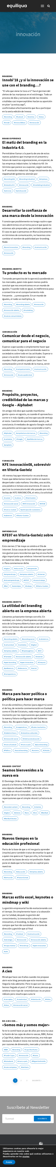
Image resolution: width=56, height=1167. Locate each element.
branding (7, 76)
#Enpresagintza (28, 651)
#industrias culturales (29, 733)
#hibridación (36, 999)
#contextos (8, 439)
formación (8, 461)
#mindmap (24, 945)
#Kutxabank (8, 1061)
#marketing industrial (41, 185)
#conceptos (8, 999)
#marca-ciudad (10, 510)
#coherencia (43, 639)
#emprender (32, 568)
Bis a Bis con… (9, 1021)
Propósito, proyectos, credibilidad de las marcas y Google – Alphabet (25, 399)
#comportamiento (23, 369)
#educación (18, 568)
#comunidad (9, 645)
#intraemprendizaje (11, 580)
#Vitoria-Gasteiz (22, 515)
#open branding (10, 662)
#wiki (6, 951)
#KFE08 (42, 504)
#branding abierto (23, 304)
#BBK (6, 1049)
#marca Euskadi (10, 744)
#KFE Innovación (29, 504)
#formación (8, 877)
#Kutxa (35, 1055)
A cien (7, 971)
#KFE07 (26, 580)
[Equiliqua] (18, 5)
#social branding (21, 750)
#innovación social (11, 504)
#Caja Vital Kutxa (30, 1049)
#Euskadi (19, 117)
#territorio (25, 1067)
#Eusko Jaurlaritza (38, 727)
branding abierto (12, 269)
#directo (17, 813)
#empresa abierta (26, 574)
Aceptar (9, 1162)
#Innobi (7, 122)
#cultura (18, 498)
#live (35, 813)
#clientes (37, 807)
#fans (27, 813)
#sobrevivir (8, 515)
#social (34, 668)
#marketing (28, 310)
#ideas (41, 117)
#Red (6, 586)
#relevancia (22, 668)
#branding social (28, 639)
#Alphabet (8, 433)
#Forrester (7, 656)
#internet (41, 574)
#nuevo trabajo (39, 580)
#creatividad (22, 999)
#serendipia (16, 586)
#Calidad (19, 934)
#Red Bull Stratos (10, 818)
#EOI (40, 651)
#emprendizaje (10, 574)
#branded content (11, 807)
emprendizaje (9, 531)
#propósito (8, 445)
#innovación (34, 122)
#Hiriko (47, 999)
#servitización (21, 191)
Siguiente (36, 1080)
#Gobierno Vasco (10, 733)
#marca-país (26, 744)
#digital (7, 568)
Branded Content (11, 766)
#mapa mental (9, 945)
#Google (19, 439)
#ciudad (7, 498)
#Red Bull (44, 813)
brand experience (11, 138)
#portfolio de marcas (34, 439)
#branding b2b (9, 179)
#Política (7, 750)
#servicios (7, 191)
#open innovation (26, 662)
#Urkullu (46, 750)
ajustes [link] (25, 1156)
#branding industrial (27, 179)
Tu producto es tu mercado (24, 272)
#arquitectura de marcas (25, 433)
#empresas (43, 179)
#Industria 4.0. (9, 185)
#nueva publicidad (25, 375)
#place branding (41, 744)
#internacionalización (31, 739)
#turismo (35, 750)
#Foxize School (22, 877)
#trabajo (28, 586)
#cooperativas (21, 727)
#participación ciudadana (30, 510)
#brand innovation (11, 247)
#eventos (30, 117)
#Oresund (41, 662)
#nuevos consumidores (13, 316)
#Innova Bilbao (19, 122)
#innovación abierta (11, 310)
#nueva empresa (10, 1067)
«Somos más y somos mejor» (26, 1024)
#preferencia (8, 668)
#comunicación (41, 247)
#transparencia (10, 674)
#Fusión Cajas (9, 1055)
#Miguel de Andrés (39, 1061)
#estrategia (8, 940)
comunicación (9, 332)
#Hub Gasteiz (31, 498)
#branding (8, 117)
